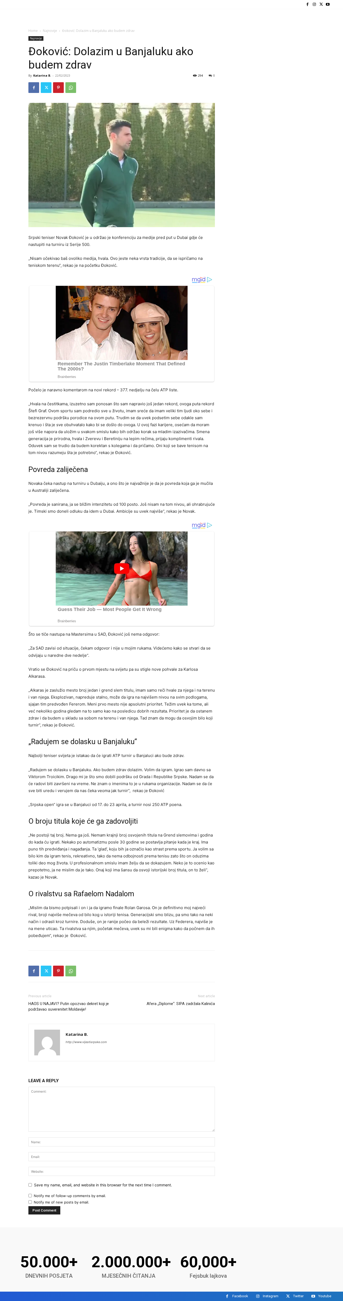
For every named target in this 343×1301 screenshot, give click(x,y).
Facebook (240, 1296)
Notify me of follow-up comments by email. (70, 1196)
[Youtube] (328, 4)
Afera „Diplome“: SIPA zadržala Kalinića (181, 1003)
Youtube (324, 1296)
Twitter (298, 1296)
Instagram (270, 1296)
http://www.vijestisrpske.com (86, 1042)
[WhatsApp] (70, 87)
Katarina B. (42, 75)
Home (33, 30)
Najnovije (50, 30)
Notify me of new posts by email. (61, 1202)
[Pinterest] (58, 87)
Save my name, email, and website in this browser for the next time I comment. (103, 1185)
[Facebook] (307, 4)
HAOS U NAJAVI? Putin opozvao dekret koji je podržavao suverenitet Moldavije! (68, 1006)
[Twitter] (321, 4)
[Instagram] (314, 4)
